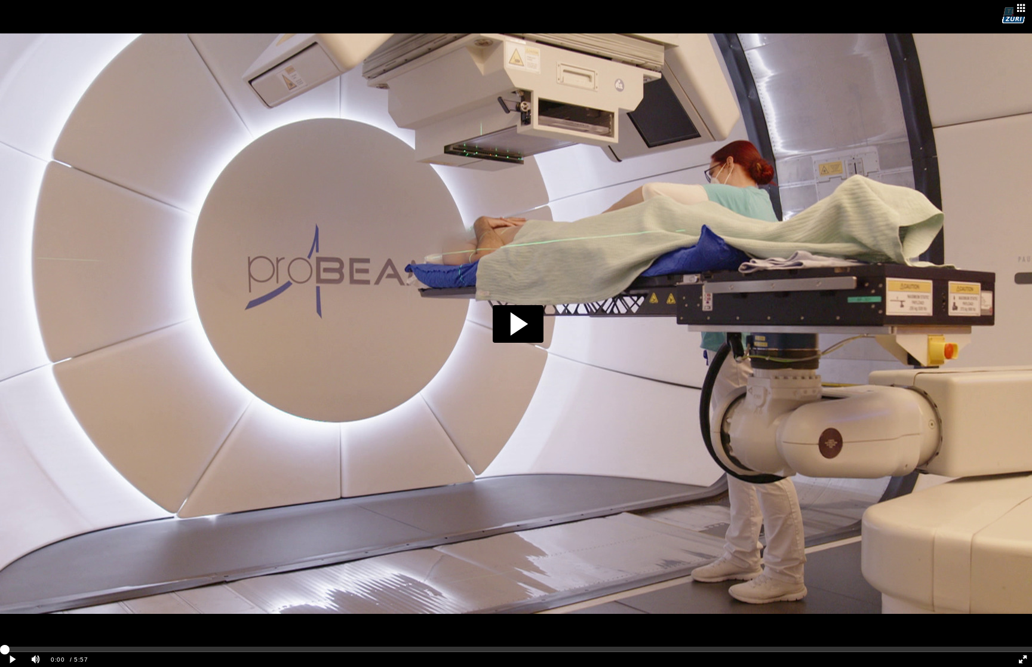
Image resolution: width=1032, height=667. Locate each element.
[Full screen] (1022, 659)
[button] (518, 324)
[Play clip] (13, 659)
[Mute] (35, 659)
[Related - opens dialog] (1021, 8)
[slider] (516, 649)
